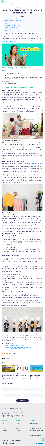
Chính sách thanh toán (34, 432)
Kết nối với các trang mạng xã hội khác (13, 30)
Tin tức (17, 423)
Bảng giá (4, 432)
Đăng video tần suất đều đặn (11, 27)
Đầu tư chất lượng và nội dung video (13, 25)
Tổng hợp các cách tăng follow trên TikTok (13, 20)
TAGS (4, 358)
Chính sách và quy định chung (36, 428)
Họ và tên (5, 386)
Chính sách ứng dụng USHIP (35, 435)
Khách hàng (18, 425)
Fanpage (4, 428)
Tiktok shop (8, 358)
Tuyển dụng (18, 430)
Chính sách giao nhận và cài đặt (36, 430)
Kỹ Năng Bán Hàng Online (10, 4)
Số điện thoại (26, 386)
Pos (3, 423)
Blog (3, 4)
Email (25, 393)
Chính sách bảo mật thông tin (36, 425)
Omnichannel (4, 430)
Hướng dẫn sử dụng (34, 423)
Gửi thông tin (22, 400)
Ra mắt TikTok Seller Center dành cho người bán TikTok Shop (18, 347)
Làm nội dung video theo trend (12, 22)
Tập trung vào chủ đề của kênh (12, 23)
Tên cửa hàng (6, 393)
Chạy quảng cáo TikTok (10, 28)
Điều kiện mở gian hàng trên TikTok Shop (13, 18)
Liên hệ (17, 428)
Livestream (4, 425)
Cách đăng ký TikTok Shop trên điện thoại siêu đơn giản (17, 345)
